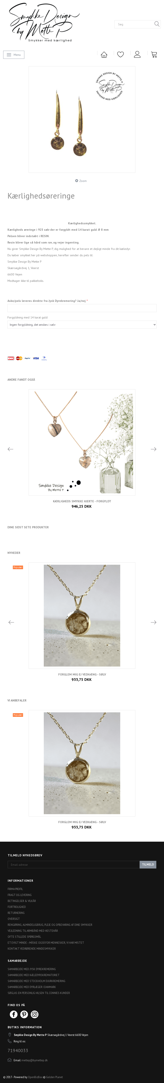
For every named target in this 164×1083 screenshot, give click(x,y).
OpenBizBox (35, 1077)
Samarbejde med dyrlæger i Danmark (32, 987)
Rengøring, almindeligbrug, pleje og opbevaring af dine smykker (50, 924)
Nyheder (13, 553)
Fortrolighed (17, 907)
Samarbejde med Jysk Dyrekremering (32, 969)
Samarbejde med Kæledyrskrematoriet (34, 975)
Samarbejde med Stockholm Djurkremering (36, 981)
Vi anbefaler (16, 700)
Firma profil (15, 889)
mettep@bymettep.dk (35, 1060)
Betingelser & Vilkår (22, 901)
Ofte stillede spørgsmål (24, 936)
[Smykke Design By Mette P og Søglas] (51, 23)
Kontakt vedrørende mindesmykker (32, 948)
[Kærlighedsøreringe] (82, 119)
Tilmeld (148, 864)
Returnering (16, 913)
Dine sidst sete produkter (28, 527)
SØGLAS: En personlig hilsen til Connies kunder (39, 993)
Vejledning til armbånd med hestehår (33, 930)
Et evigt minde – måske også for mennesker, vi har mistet (46, 942)
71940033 (18, 1050)
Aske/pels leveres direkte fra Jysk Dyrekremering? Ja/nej (46, 301)
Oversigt (14, 918)
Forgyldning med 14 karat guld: (27, 317)
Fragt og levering (20, 895)
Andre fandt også (21, 380)
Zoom (83, 181)
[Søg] (157, 24)
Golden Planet (54, 1077)
